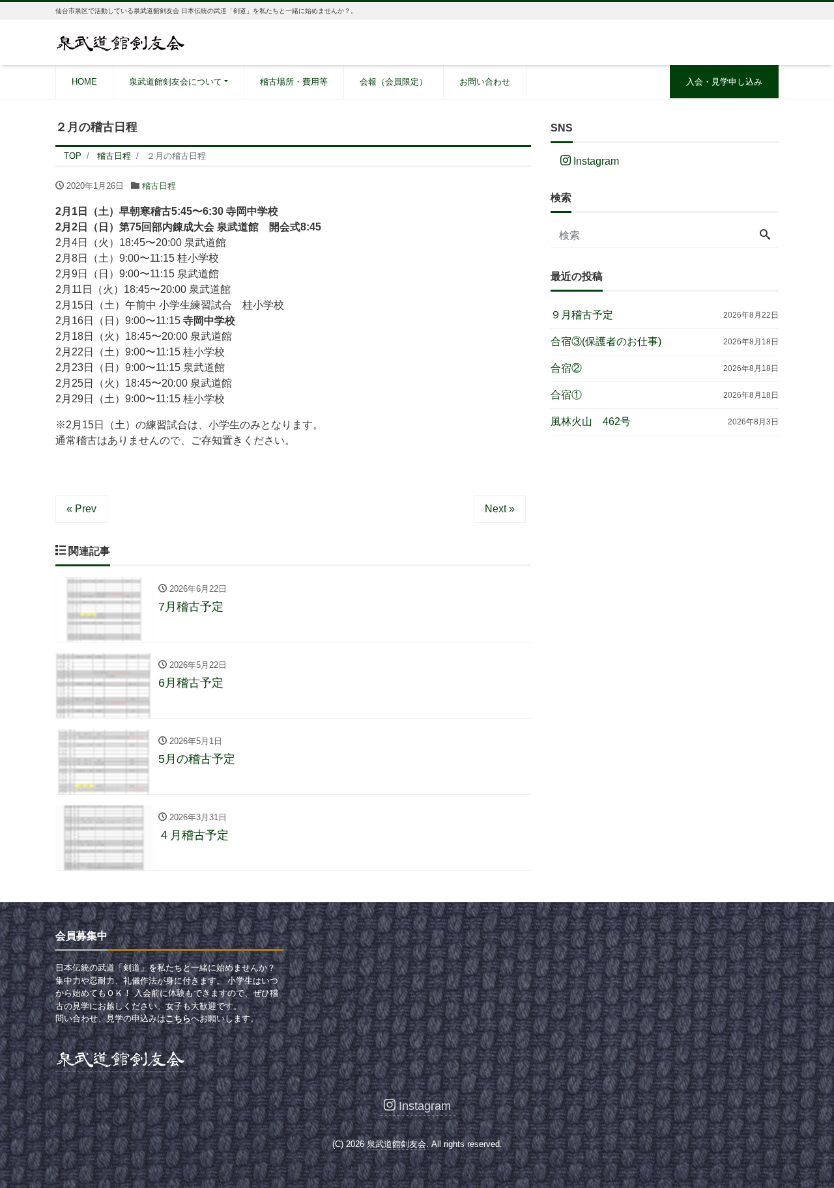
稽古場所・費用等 (294, 82)
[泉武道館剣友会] (120, 41)
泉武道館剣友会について (175, 82)
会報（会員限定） (393, 82)
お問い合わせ (484, 82)
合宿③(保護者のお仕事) (606, 341)
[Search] (765, 235)
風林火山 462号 (591, 421)
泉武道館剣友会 (396, 1144)
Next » (500, 508)
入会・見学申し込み (724, 82)
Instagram (595, 161)
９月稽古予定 (582, 314)
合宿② (566, 368)
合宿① (566, 394)
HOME (84, 82)
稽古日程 (159, 186)
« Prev (81, 508)
